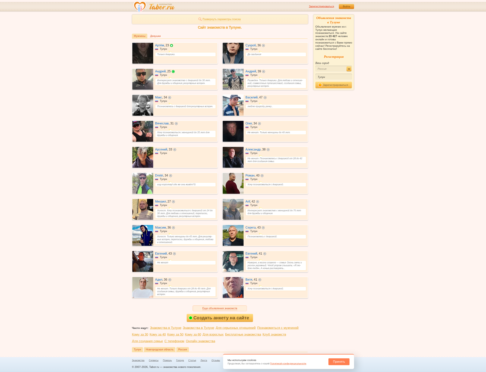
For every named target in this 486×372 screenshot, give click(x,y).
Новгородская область (160, 349)
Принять (339, 361)
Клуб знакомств (274, 334)
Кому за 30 (140, 334)
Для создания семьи (147, 341)
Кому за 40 (158, 334)
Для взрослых (213, 334)
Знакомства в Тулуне (165, 328)
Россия (182, 349)
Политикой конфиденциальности (288, 363)
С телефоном (174, 341)
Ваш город (322, 63)
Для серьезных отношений (236, 328)
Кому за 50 (175, 334)
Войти (346, 6)
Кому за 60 (193, 334)
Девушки (155, 35)
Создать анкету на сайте (221, 317)
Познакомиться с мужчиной (278, 328)
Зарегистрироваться (321, 6)
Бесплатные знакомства (243, 334)
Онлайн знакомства (200, 341)
